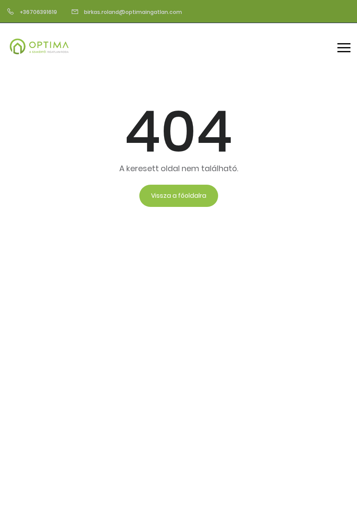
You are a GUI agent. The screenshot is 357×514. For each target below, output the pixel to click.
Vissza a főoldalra (178, 195)
